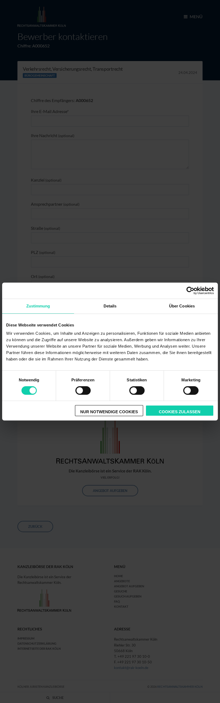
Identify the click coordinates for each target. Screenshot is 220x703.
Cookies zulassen (179, 411)
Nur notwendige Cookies (109, 411)
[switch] (83, 390)
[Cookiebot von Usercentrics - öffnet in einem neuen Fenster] (190, 291)
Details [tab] (110, 306)
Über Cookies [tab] (182, 306)
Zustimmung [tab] (38, 306)
